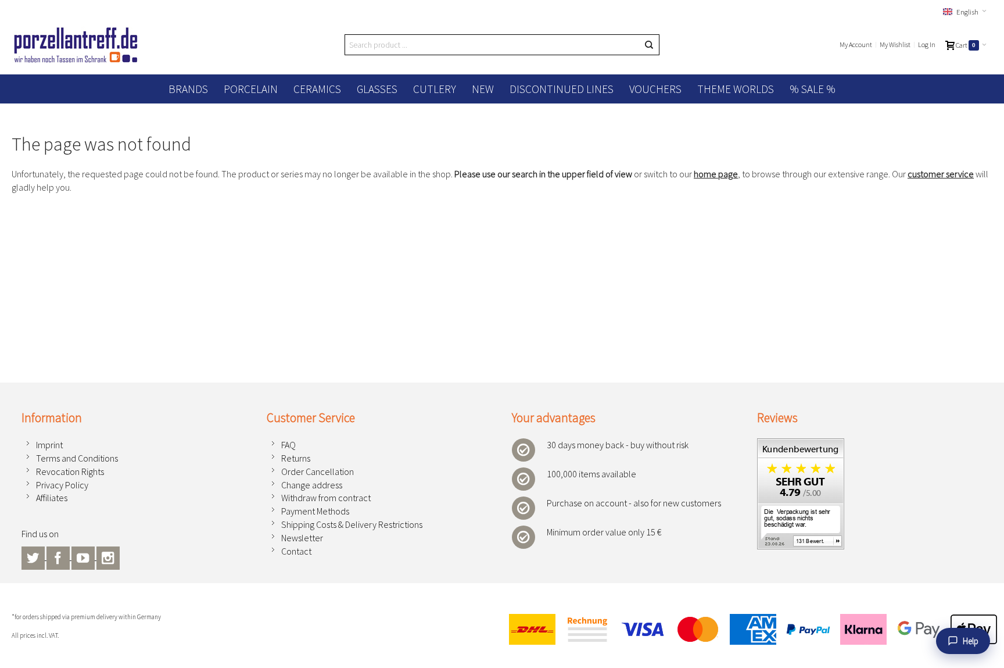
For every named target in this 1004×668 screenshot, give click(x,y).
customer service (941, 174)
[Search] (649, 45)
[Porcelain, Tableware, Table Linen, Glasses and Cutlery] (76, 45)
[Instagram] (108, 556)
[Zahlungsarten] (748, 629)
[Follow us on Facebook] (58, 556)
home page (716, 174)
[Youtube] (83, 556)
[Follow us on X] (33, 556)
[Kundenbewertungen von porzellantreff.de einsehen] (800, 445)
